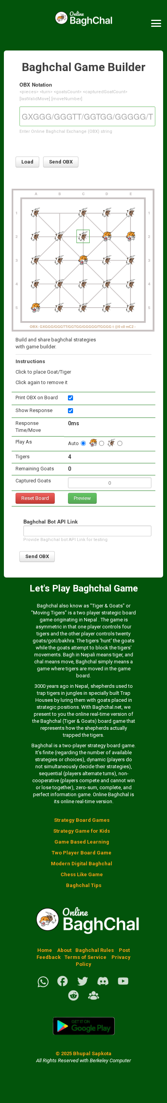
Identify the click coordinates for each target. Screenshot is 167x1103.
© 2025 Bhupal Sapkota (83, 1053)
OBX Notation (35, 84)
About (64, 950)
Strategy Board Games (82, 820)
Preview (82, 498)
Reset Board (35, 498)
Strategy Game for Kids (81, 831)
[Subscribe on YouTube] (123, 985)
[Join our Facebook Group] (94, 1000)
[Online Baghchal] (83, 23)
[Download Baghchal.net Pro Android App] (83, 1039)
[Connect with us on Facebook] (62, 985)
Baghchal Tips (83, 885)
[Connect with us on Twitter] (83, 985)
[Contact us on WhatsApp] (43, 985)
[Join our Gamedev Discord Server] (103, 985)
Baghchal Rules (94, 950)
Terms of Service (86, 957)
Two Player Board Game (81, 853)
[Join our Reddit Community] (73, 1000)
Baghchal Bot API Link (50, 521)
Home (44, 950)
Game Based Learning (81, 842)
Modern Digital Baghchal (81, 863)
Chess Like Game (82, 874)
